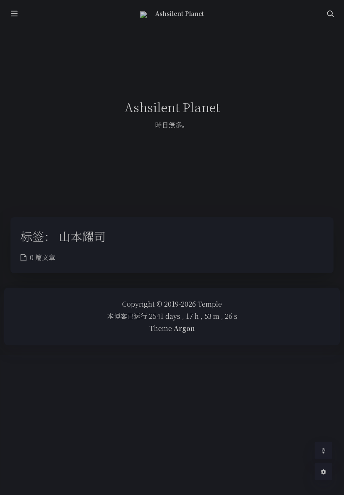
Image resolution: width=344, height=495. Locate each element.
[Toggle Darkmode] (323, 450)
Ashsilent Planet (179, 13)
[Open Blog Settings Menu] (323, 471)
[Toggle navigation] (330, 14)
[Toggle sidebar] (13, 14)
